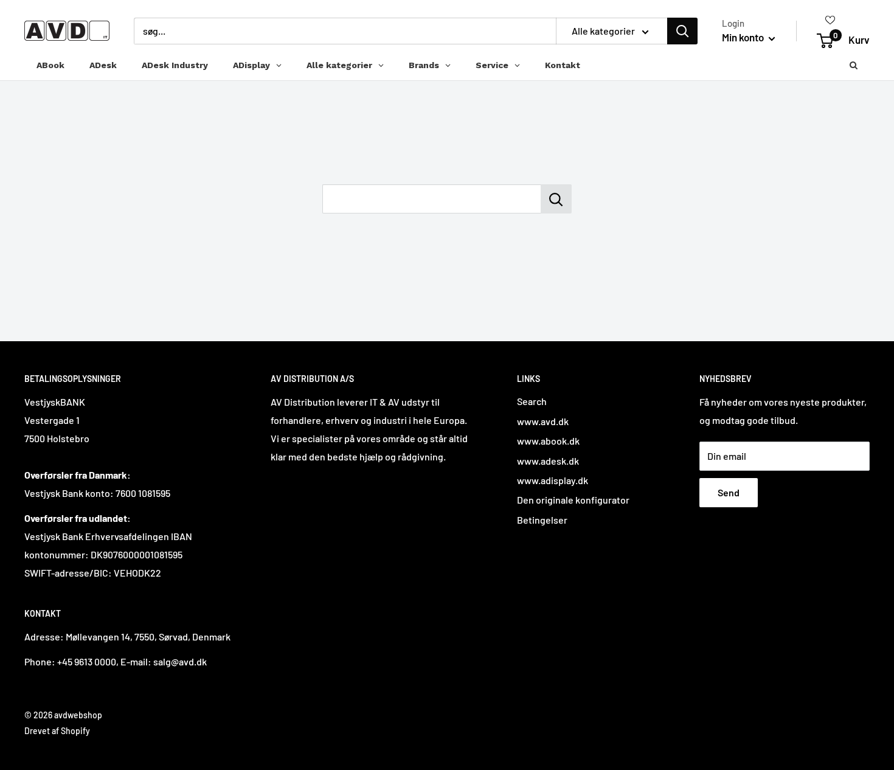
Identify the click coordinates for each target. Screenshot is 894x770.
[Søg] (682, 31)
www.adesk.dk (548, 461)
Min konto (744, 37)
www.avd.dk (543, 421)
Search (532, 401)
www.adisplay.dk (552, 480)
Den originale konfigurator (573, 499)
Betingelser (542, 519)
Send (729, 492)
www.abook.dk (548, 440)
